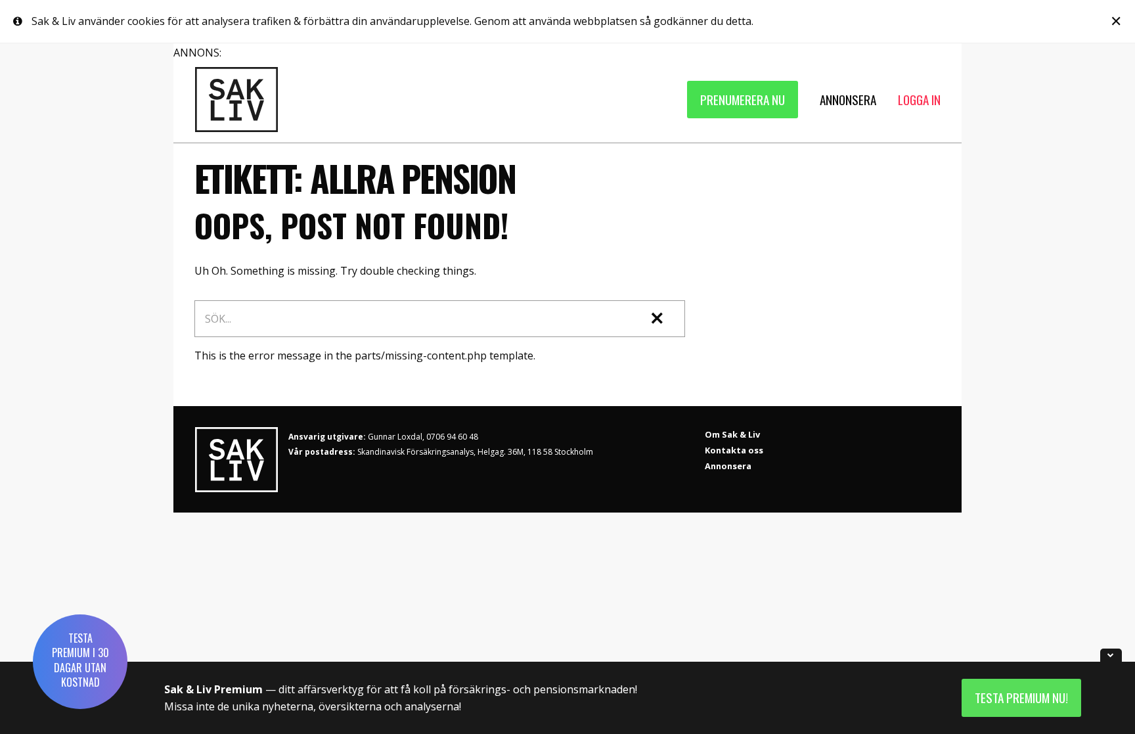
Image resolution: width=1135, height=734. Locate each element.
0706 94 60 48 (452, 436)
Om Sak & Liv (732, 434)
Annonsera (728, 466)
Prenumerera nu (742, 99)
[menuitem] (742, 99)
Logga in (919, 99)
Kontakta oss (734, 450)
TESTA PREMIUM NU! (1021, 697)
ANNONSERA (848, 99)
